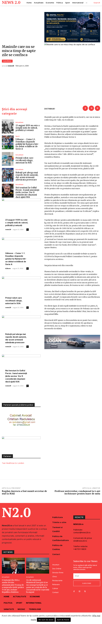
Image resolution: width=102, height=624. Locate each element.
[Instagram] (79, 591)
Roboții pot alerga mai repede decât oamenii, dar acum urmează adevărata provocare (27, 176)
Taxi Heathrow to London (13, 463)
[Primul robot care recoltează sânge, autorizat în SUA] (8, 159)
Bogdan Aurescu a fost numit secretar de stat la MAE (24, 492)
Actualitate (19, 122)
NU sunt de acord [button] (46, 620)
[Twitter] (91, 108)
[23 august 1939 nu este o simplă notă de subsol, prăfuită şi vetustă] (8, 126)
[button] (97, 2)
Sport (18, 136)
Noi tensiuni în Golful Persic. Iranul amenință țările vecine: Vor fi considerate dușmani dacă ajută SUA (27, 192)
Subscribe (86, 583)
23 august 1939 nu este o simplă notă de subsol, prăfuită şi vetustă (28, 127)
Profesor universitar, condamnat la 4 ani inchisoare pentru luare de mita (77, 492)
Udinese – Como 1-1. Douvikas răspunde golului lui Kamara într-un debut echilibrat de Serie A (27, 144)
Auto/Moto (7, 61)
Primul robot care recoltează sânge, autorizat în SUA (24, 160)
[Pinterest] (97, 108)
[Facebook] (85, 108)
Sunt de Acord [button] (63, 620)
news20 (11, 66)
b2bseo (8, 268)
